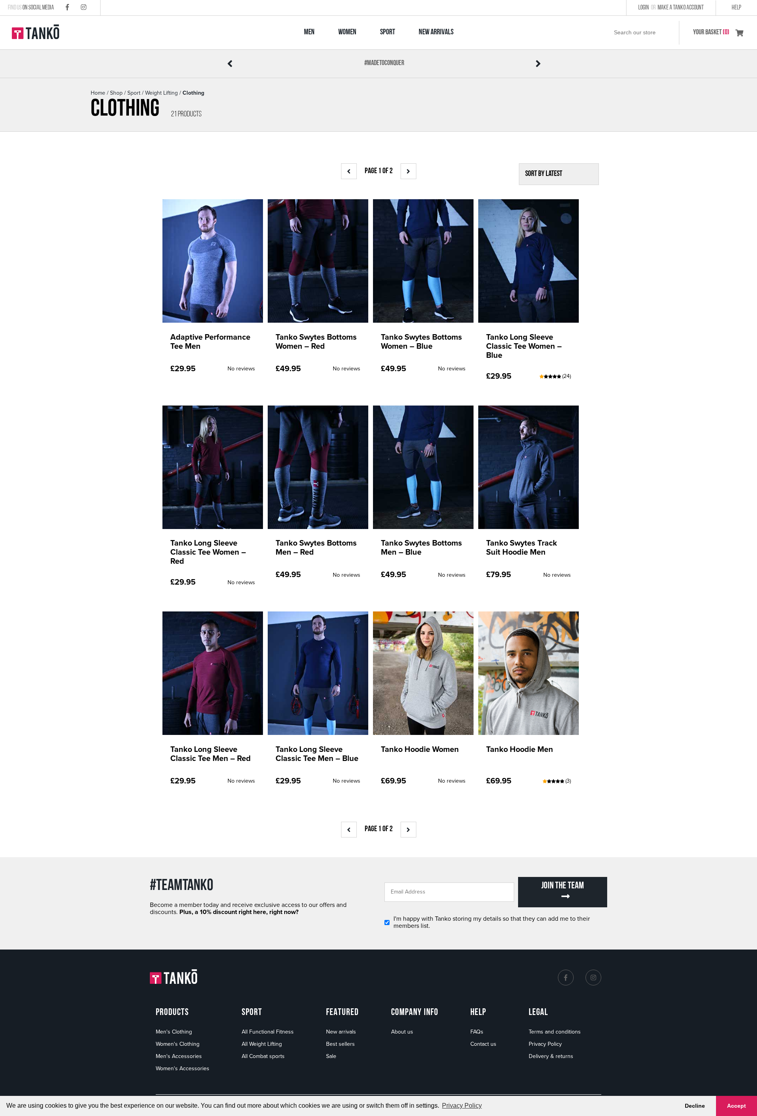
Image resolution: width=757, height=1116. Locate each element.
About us (402, 1031)
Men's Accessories (179, 1056)
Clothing (193, 93)
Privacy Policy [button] (462, 1105)
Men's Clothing (174, 1031)
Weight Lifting (161, 93)
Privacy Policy (545, 1044)
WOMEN (347, 32)
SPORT (387, 32)
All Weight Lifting (262, 1044)
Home (98, 93)
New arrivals (341, 1031)
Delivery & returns (551, 1056)
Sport (133, 93)
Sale (331, 1056)
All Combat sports (263, 1056)
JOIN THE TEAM (562, 886)
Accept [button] (736, 1106)
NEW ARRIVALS (436, 32)
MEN (309, 32)
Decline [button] (695, 1106)
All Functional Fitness (268, 1031)
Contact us (483, 1044)
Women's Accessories (182, 1068)
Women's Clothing (178, 1044)
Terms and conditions (555, 1031)
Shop (116, 93)
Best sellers (340, 1044)
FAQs (476, 1031)
